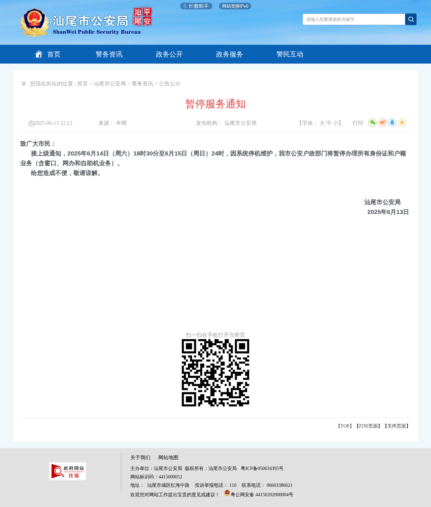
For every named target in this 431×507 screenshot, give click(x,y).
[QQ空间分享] (402, 122)
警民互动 (289, 54)
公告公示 (169, 83)
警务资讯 (109, 54)
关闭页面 (396, 426)
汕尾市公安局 (110, 83)
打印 (358, 123)
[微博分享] (382, 122)
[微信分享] (372, 122)
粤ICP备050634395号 (262, 468)
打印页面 (368, 426)
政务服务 (229, 54)
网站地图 (168, 457)
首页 (54, 54)
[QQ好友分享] (392, 122)
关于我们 (140, 457)
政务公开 (169, 54)
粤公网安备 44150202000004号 (262, 494)
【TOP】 (345, 426)
